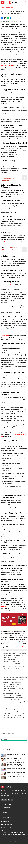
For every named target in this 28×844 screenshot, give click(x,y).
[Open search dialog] (25, 2)
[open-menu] (3, 2)
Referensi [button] (5, 650)
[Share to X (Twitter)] (5, 18)
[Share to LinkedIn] (11, 18)
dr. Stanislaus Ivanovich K (16, 647)
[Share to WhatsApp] (8, 18)
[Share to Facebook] (2, 18)
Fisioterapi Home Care (7, 65)
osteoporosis (6, 242)
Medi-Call (3, 606)
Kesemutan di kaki (6, 285)
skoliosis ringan (5, 335)
